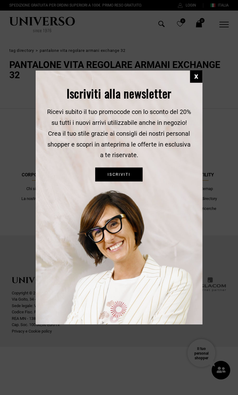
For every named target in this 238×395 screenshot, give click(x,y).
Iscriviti (119, 174)
